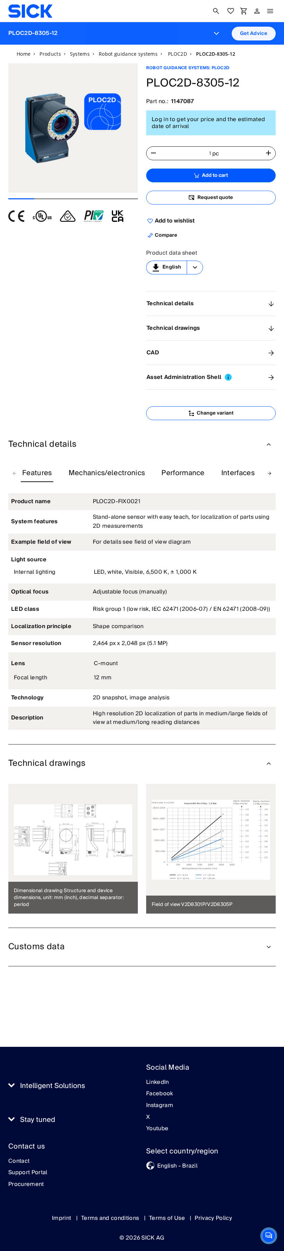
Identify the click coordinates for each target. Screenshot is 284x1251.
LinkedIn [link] (157, 1082)
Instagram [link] (159, 1105)
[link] (30, 11)
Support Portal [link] (27, 1172)
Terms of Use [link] (167, 1218)
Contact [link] (18, 1161)
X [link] (148, 1117)
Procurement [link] (26, 1184)
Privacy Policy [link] (213, 1218)
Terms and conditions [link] (111, 1218)
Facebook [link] (159, 1093)
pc (215, 153)
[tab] (37, 473)
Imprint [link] (62, 1218)
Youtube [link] (157, 1128)
